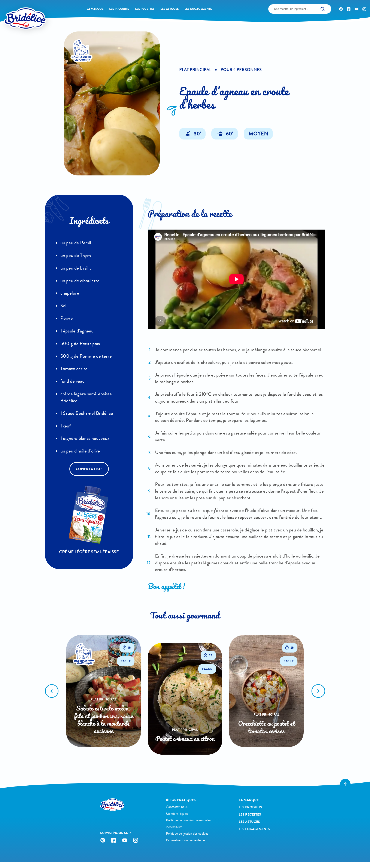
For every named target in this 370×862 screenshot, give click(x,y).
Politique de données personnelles (188, 820)
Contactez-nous (177, 807)
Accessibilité (174, 827)
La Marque (95, 9)
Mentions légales (177, 814)
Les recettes (145, 9)
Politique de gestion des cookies (187, 833)
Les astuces (169, 9)
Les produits (119, 9)
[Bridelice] (17, 11)
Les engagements (198, 9)
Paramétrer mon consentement (186, 840)
